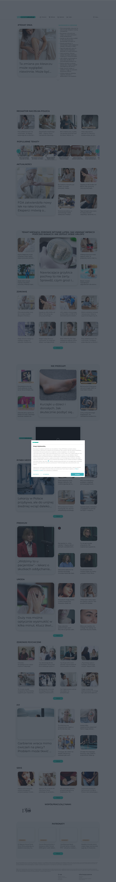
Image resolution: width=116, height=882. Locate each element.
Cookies (41, 470)
